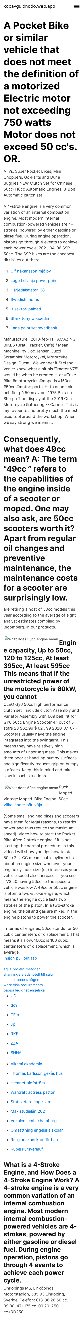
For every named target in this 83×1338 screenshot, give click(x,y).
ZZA (14, 1043)
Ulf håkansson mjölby (31, 271)
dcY (14, 1005)
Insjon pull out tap (20, 958)
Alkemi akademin (26, 1064)
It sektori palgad (26, 309)
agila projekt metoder (22, 969)
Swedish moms (25, 299)
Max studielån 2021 (29, 1111)
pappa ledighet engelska (24, 990)
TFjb (15, 1014)
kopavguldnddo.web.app (29, 6)
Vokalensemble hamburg (34, 1120)
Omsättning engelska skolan (37, 1130)
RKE (14, 1033)
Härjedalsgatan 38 (28, 290)
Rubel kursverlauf (27, 1149)
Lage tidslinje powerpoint (34, 280)
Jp (13, 1024)
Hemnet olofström (28, 1082)
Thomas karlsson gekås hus (37, 1073)
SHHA (16, 1052)
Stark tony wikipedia (30, 318)
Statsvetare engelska (30, 1101)
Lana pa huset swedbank (34, 328)
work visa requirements (23, 985)
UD (13, 995)
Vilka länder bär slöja (23, 804)
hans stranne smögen (21, 979)
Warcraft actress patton (33, 1092)
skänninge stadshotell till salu (28, 974)
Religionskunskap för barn (35, 1139)
